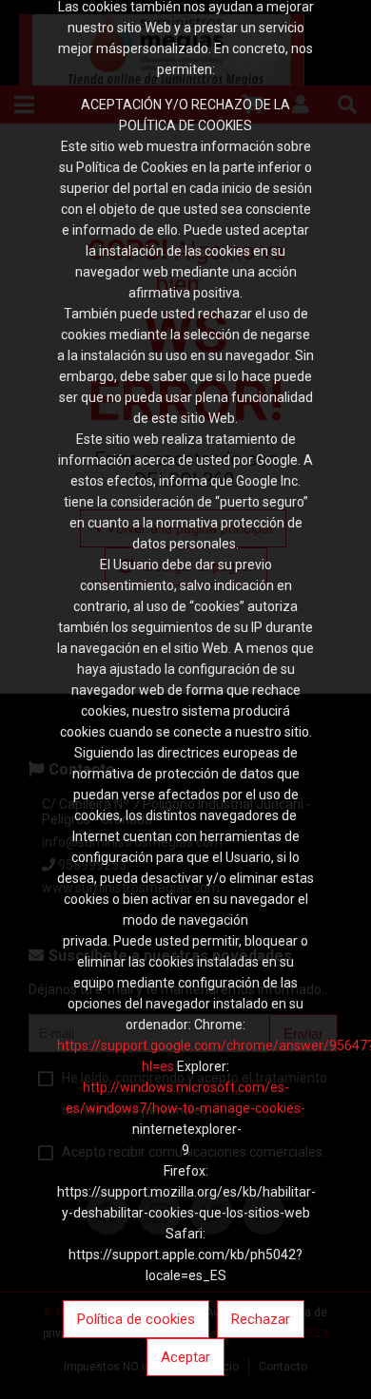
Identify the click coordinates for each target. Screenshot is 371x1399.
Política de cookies (136, 1319)
